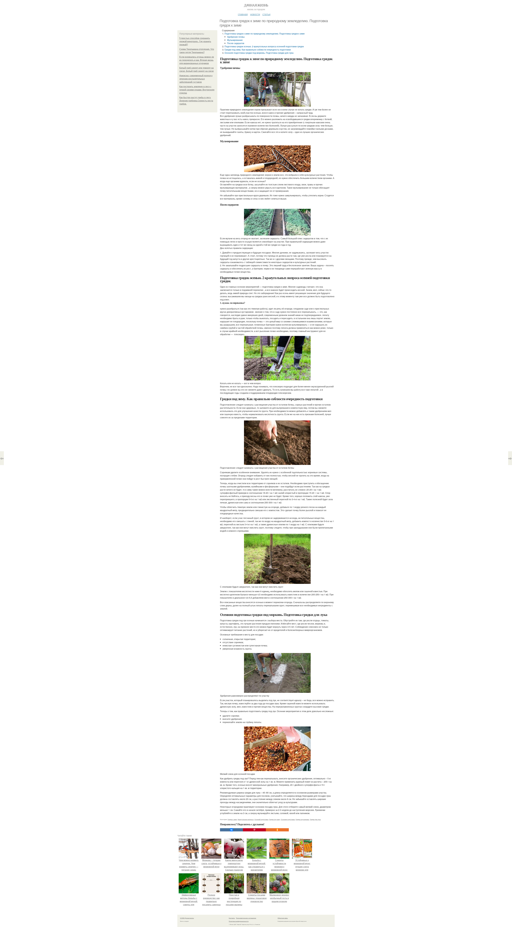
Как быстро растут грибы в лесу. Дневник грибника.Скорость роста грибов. (196, 100)
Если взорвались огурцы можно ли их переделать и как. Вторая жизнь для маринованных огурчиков (196, 60)
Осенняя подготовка (288, 819)
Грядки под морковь (302, 819)
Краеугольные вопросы (246, 819)
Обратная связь (283, 918)
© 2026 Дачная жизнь (187, 918)
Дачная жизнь (256, 5)
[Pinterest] (254, 829)
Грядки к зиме (232, 819)
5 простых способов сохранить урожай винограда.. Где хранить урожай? (195, 41)
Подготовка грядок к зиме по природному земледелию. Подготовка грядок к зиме (265, 33)
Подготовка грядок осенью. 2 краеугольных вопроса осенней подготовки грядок (264, 46)
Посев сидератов (235, 43)
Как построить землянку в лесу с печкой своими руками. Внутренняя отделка (196, 89)
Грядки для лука (315, 819)
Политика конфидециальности (239, 921)
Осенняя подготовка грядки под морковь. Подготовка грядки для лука (259, 52)
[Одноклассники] (277, 829)
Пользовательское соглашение (246, 918)
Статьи (266, 14)
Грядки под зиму (274, 819)
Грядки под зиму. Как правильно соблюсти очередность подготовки (258, 49)
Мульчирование (235, 40)
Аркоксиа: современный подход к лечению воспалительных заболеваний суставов (195, 79)
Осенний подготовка (261, 819)
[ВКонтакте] (231, 829)
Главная (243, 14)
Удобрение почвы (236, 36)
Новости (255, 14)
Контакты (232, 918)
